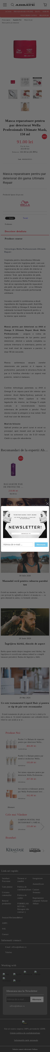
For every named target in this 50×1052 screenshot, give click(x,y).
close (47, 503)
